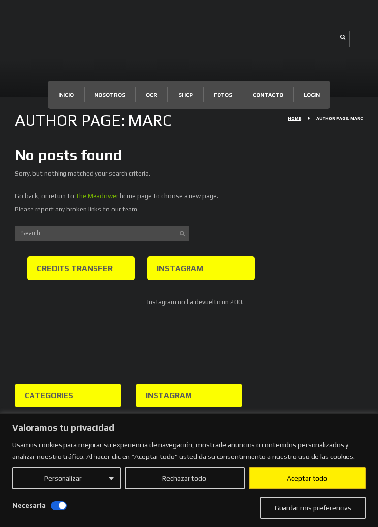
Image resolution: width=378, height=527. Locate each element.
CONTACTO (268, 95)
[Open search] (342, 37)
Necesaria (29, 505)
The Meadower (97, 196)
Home (294, 118)
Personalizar (63, 478)
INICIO (66, 95)
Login (312, 95)
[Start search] (182, 233)
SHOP (185, 95)
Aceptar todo (307, 478)
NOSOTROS (109, 95)
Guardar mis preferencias (313, 508)
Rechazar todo (184, 478)
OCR (151, 95)
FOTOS (223, 95)
